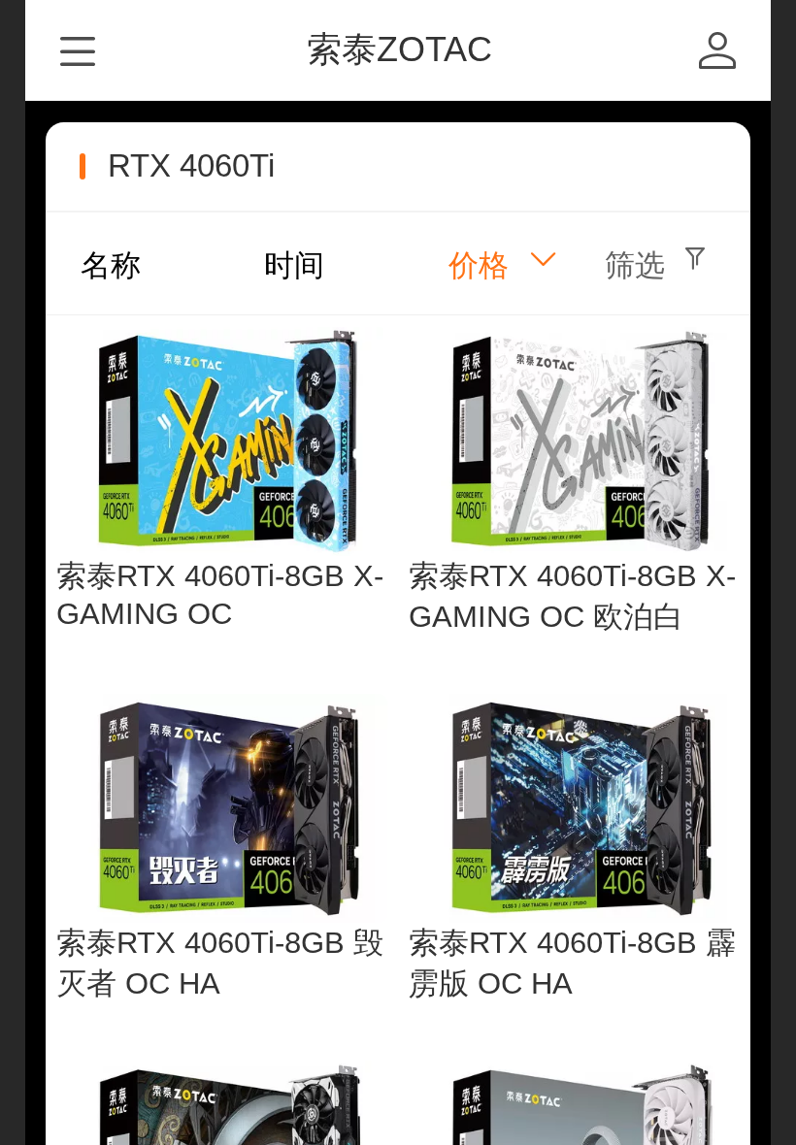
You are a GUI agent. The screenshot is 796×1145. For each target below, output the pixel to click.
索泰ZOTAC (399, 49)
